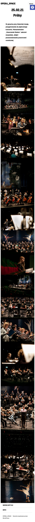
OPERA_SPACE (8, 4)
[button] (32, 7)
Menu (31, 4)
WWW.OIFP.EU (8, 505)
